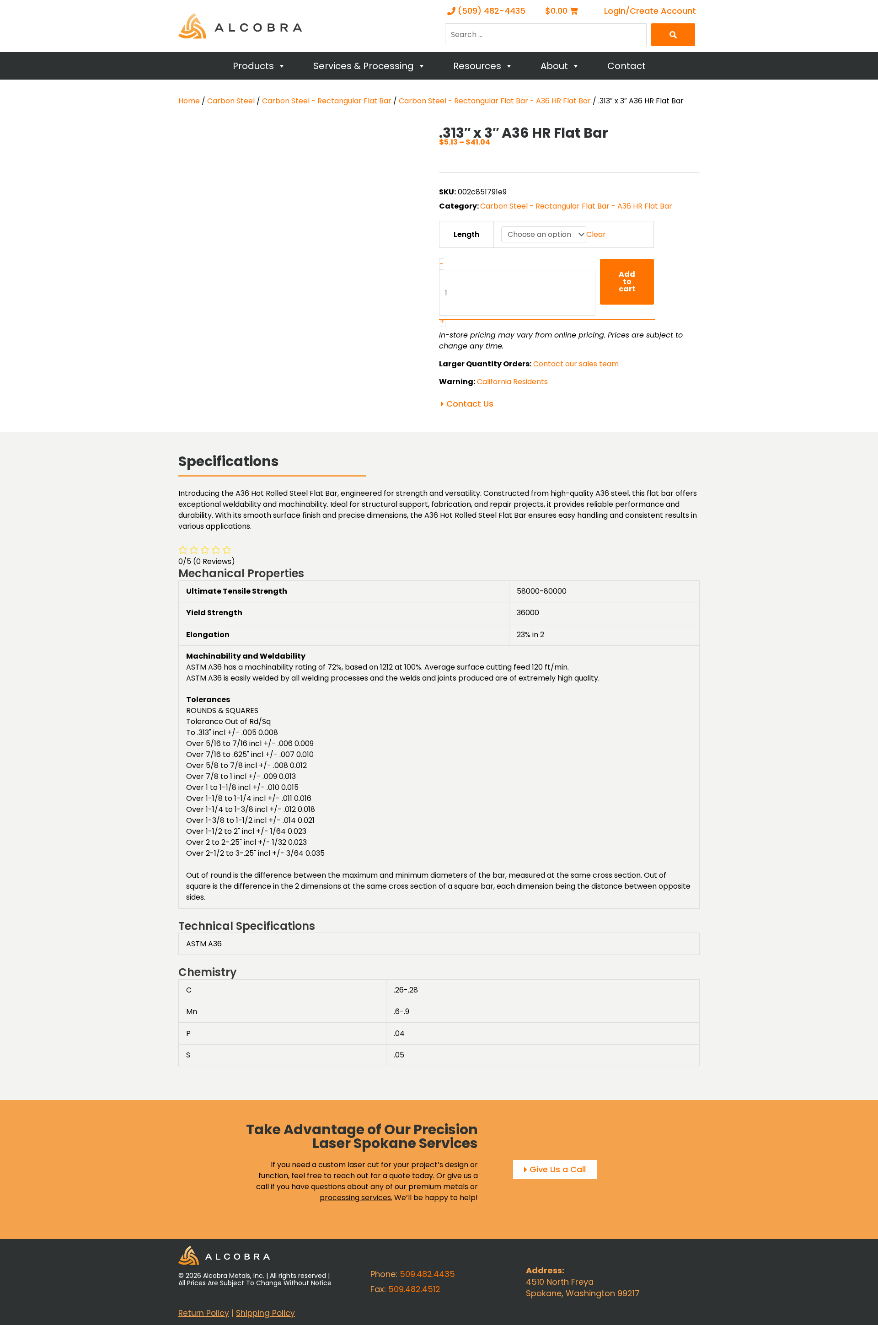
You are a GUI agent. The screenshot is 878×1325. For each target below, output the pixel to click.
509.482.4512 (414, 1289)
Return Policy (203, 1313)
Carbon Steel (231, 101)
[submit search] (673, 34)
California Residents (512, 381)
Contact (626, 65)
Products (253, 65)
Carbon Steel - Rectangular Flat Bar (326, 101)
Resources (477, 65)
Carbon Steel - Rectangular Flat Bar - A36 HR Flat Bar (495, 101)
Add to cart (627, 281)
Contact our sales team (576, 364)
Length (466, 234)
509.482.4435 (427, 1274)
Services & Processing (363, 65)
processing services (355, 1197)
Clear (596, 234)
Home (189, 101)
